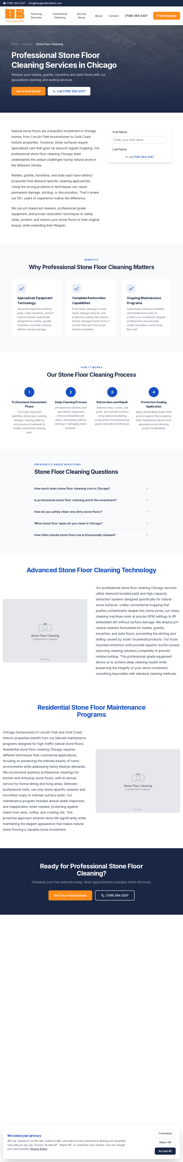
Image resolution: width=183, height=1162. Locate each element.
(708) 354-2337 (14, 3)
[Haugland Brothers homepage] (15, 16)
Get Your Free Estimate (70, 895)
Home (14, 44)
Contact (114, 15)
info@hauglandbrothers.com (45, 3)
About (98, 15)
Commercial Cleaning (60, 15)
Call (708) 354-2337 (71, 91)
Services (27, 44)
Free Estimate (167, 16)
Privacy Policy (38, 1148)
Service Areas (81, 15)
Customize (165, 1133)
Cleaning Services (36, 15)
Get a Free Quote (28, 91)
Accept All (165, 1151)
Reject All (165, 1142)
